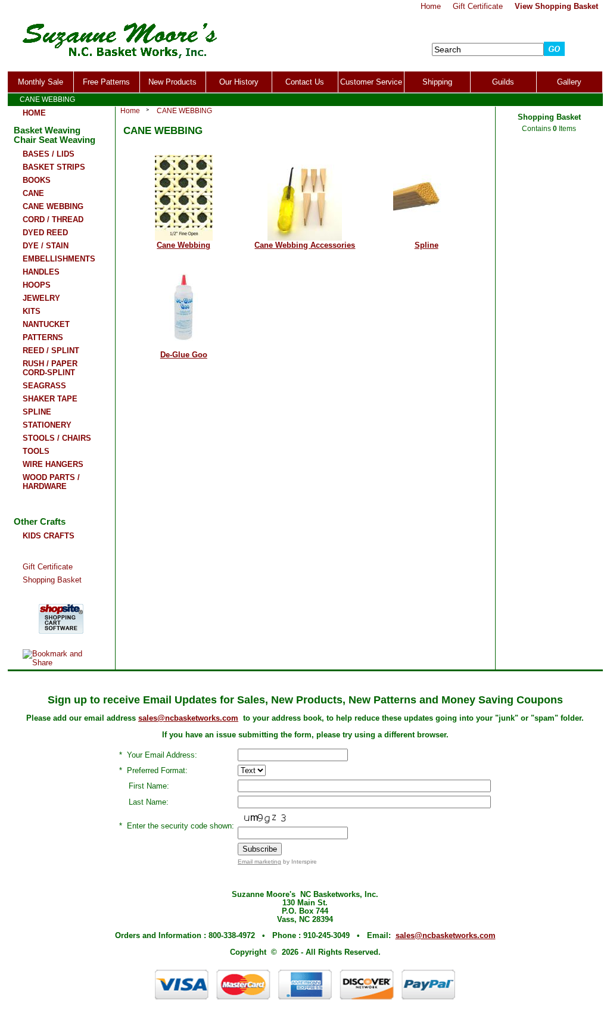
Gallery (569, 81)
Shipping (437, 81)
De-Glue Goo (183, 354)
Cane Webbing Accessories (304, 245)
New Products (172, 81)
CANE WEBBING (184, 111)
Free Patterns (106, 81)
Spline (426, 245)
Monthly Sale (40, 81)
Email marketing (259, 861)
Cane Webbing (183, 245)
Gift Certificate (48, 566)
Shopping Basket (52, 579)
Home (130, 111)
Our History (239, 81)
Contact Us (304, 81)
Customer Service (371, 81)
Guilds (503, 81)
